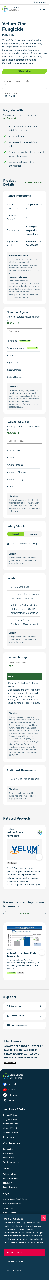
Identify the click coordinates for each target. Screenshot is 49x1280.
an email (20, 752)
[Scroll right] (39, 857)
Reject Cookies (14, 1270)
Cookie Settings (15, 1261)
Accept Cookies (15, 1253)
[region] (24, 1247)
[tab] (15, 534)
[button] (38, 331)
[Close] (43, 1218)
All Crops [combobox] (8, 118)
